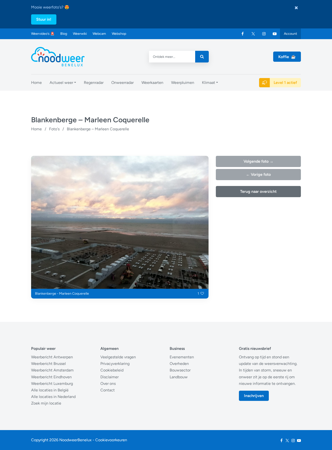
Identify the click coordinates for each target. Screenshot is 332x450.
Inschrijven (254, 395)
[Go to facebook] (242, 33)
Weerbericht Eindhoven (51, 377)
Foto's (54, 129)
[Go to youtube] (274, 33)
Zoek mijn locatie (46, 403)
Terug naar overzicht (258, 191)
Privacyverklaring (115, 363)
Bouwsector (180, 370)
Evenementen (182, 357)
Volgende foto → (258, 161)
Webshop (119, 34)
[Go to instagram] (264, 33)
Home (36, 129)
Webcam (99, 34)
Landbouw (179, 377)
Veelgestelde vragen (118, 357)
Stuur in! (43, 19)
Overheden (179, 363)
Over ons (108, 383)
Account (290, 34)
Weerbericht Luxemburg (52, 383)
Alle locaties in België (50, 390)
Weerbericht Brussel (48, 363)
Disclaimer (109, 377)
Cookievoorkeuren (111, 440)
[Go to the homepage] (58, 56)
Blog (63, 34)
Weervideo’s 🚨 (42, 34)
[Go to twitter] (253, 33)
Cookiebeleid (111, 370)
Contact (107, 390)
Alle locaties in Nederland (53, 396)
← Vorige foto (258, 174)
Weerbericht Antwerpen (52, 357)
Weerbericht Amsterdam (52, 370)
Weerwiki (80, 34)
